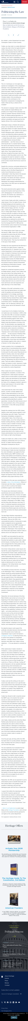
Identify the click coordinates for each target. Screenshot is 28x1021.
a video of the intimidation (13, 482)
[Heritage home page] (2, 977)
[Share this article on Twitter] (8, 35)
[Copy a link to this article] (18, 35)
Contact (7, 985)
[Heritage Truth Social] (5, 1002)
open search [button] (18, 2)
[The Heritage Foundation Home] (4, 2)
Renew (7, 983)
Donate (24, 1)
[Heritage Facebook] (7, 1002)
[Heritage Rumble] (16, 1002)
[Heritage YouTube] (19, 1002)
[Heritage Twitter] (2, 1002)
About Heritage (9, 976)
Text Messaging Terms (6, 1010)
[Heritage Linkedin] (13, 1002)
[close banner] (27, 1013)
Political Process (11, 7)
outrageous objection (7, 635)
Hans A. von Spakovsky (9, 808)
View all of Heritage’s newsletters (10, 994)
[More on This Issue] (14, 936)
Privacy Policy (4, 1008)
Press (6, 980)
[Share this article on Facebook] (13, 35)
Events (7, 978)
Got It (14, 1017)
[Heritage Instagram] (10, 1002)
